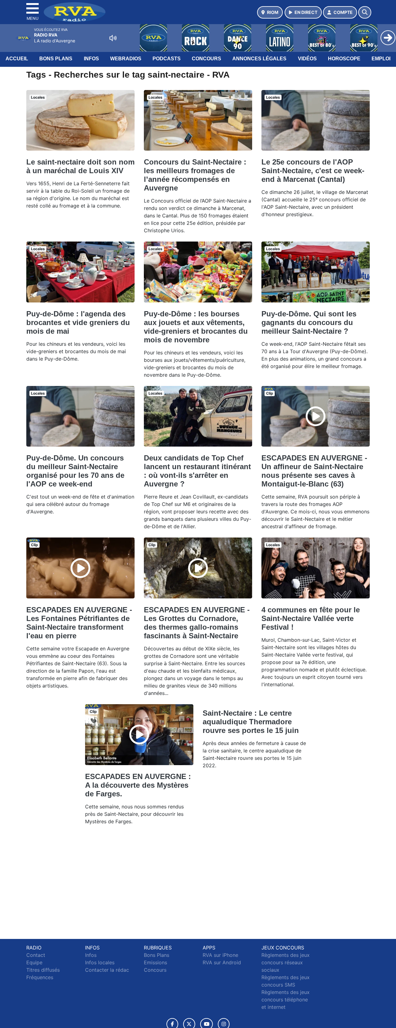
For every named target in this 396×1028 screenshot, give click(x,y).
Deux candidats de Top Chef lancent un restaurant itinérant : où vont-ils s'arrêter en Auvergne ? (197, 471)
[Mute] (113, 38)
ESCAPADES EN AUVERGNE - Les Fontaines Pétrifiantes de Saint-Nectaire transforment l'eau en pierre (79, 623)
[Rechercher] (364, 12)
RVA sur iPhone (220, 955)
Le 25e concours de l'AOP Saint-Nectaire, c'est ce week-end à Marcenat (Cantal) (312, 170)
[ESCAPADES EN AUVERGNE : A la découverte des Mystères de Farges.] (139, 734)
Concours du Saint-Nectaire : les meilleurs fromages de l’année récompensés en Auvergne (195, 175)
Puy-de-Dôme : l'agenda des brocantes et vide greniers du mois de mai (78, 322)
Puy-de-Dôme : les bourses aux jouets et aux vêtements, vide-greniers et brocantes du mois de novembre (196, 327)
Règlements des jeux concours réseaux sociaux (285, 962)
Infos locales (99, 962)
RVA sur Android (222, 962)
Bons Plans (55, 58)
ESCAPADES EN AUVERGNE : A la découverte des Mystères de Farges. (138, 785)
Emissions (155, 962)
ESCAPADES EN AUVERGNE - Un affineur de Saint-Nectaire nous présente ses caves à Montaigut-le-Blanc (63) (314, 471)
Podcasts (167, 58)
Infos (91, 58)
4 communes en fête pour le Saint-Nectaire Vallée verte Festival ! (310, 618)
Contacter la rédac (107, 970)
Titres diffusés (43, 970)
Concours (206, 58)
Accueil (17, 58)
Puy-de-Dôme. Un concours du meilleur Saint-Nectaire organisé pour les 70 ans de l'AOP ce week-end (75, 471)
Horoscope (344, 58)
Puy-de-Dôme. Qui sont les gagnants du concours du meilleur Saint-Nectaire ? (308, 322)
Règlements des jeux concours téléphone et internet (285, 999)
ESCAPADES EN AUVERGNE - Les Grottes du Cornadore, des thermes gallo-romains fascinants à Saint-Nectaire (197, 623)
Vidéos (307, 58)
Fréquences (39, 977)
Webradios (125, 58)
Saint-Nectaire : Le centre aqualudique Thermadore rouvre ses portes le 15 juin (251, 722)
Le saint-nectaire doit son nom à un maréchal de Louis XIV (80, 166)
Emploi (381, 58)
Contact (35, 955)
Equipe (34, 962)
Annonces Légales (259, 58)
